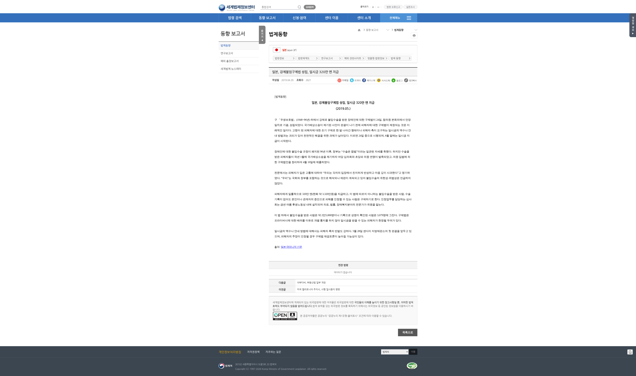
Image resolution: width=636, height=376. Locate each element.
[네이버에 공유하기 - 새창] (397, 80)
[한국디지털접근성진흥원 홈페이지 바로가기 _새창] (412, 364)
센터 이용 (332, 18)
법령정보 (279, 58)
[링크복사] (410, 80)
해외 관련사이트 (352, 58)
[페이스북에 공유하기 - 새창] (369, 80)
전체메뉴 (395, 17)
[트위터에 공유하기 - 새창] (355, 80)
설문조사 (410, 7)
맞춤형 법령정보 (376, 58)
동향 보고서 (267, 18)
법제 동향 (396, 58)
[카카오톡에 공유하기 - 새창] (384, 80)
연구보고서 (227, 53)
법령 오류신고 (393, 7)
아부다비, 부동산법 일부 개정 (311, 282)
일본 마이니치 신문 (291, 247)
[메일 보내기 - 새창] (343, 80)
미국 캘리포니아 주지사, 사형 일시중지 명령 (318, 289)
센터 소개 (364, 18)
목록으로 (407, 332)
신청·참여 (299, 18)
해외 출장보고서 (230, 61)
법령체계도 (304, 58)
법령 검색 (235, 18)
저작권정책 (253, 351)
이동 (413, 351)
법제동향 (226, 45)
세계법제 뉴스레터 (231, 68)
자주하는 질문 (273, 351)
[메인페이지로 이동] (237, 8)
